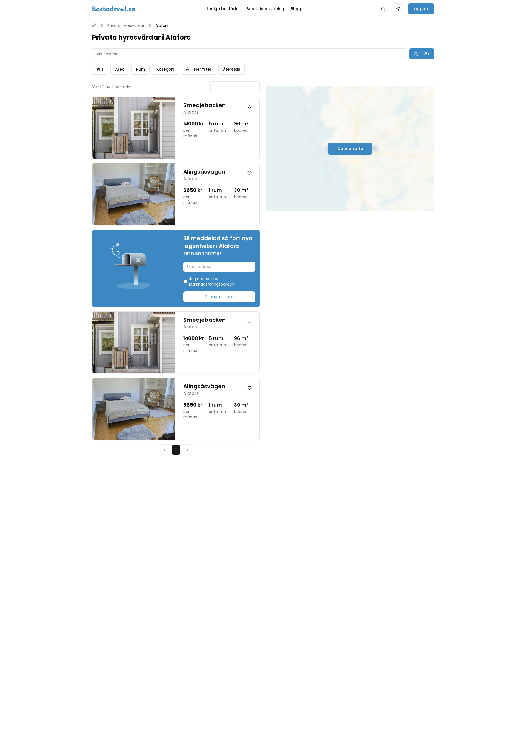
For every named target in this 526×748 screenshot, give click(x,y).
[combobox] (235, 86)
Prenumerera (219, 297)
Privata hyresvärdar (125, 25)
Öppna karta (350, 148)
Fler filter (202, 69)
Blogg (296, 8)
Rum (140, 69)
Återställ (231, 69)
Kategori (165, 69)
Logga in (421, 8)
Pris (100, 69)
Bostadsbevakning (265, 8)
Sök (426, 54)
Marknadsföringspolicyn (211, 284)
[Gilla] (249, 106)
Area (120, 69)
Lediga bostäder (223, 8)
